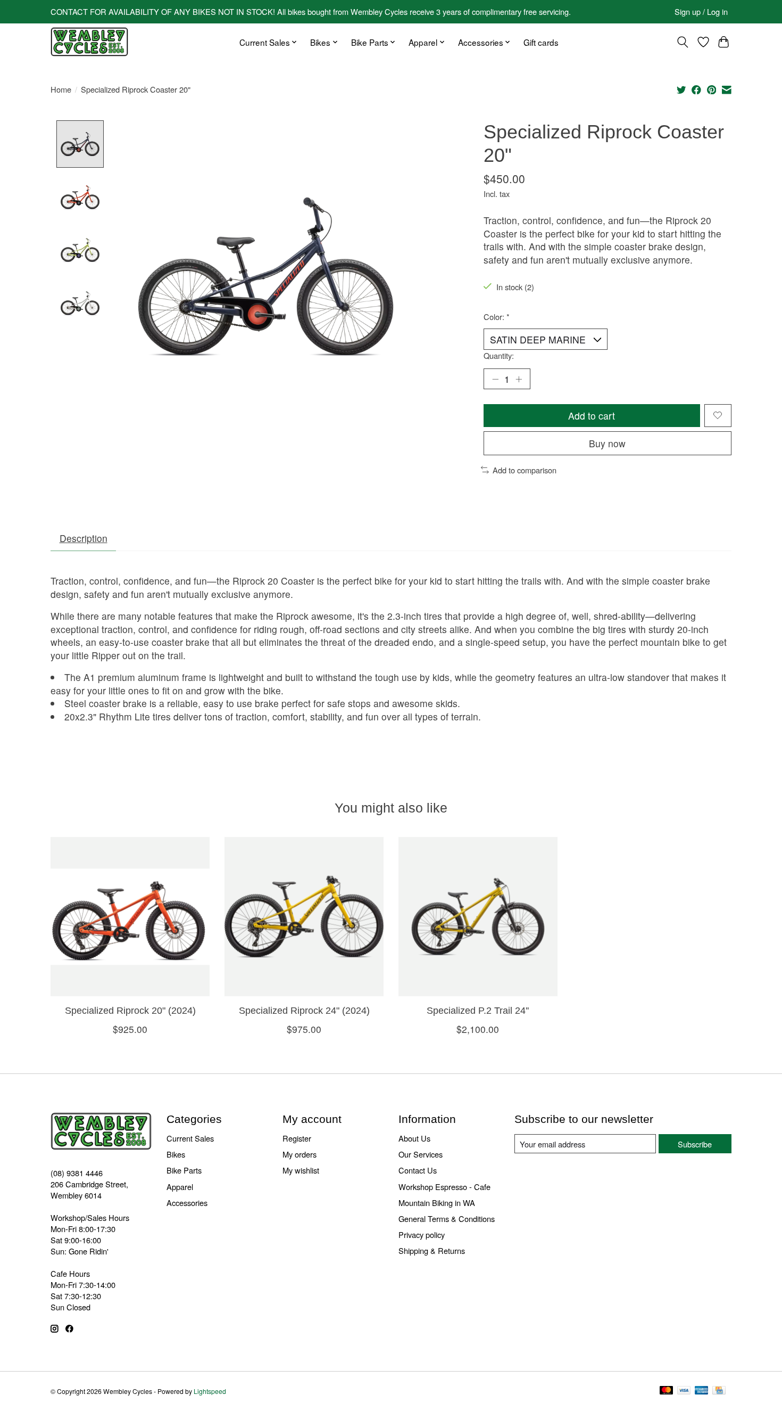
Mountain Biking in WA (436, 1202)
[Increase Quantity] (518, 378)
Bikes (176, 1154)
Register (296, 1138)
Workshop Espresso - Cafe (444, 1186)
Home (61, 89)
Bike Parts (184, 1170)
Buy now (607, 443)
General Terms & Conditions (446, 1218)
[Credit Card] (719, 1391)
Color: (497, 316)
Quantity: (499, 355)
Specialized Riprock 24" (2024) (304, 1010)
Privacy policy (421, 1234)
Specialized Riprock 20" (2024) (130, 1010)
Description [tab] (83, 538)
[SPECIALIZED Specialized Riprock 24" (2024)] (304, 916)
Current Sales (190, 1138)
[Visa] (684, 1391)
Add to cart (591, 415)
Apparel (180, 1186)
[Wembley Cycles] (89, 41)
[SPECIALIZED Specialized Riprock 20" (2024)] (130, 916)
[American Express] (702, 1391)
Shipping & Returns (431, 1250)
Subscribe (695, 1144)
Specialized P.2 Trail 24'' (478, 1010)
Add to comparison (524, 469)
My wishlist (300, 1170)
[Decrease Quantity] (495, 378)
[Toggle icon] (683, 42)
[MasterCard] (666, 1391)
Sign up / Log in (701, 11)
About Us (414, 1138)
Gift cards (541, 42)
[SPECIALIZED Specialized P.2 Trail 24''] (478, 916)
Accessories (187, 1202)
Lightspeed (210, 1391)
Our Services (420, 1154)
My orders (299, 1154)
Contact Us (417, 1170)
